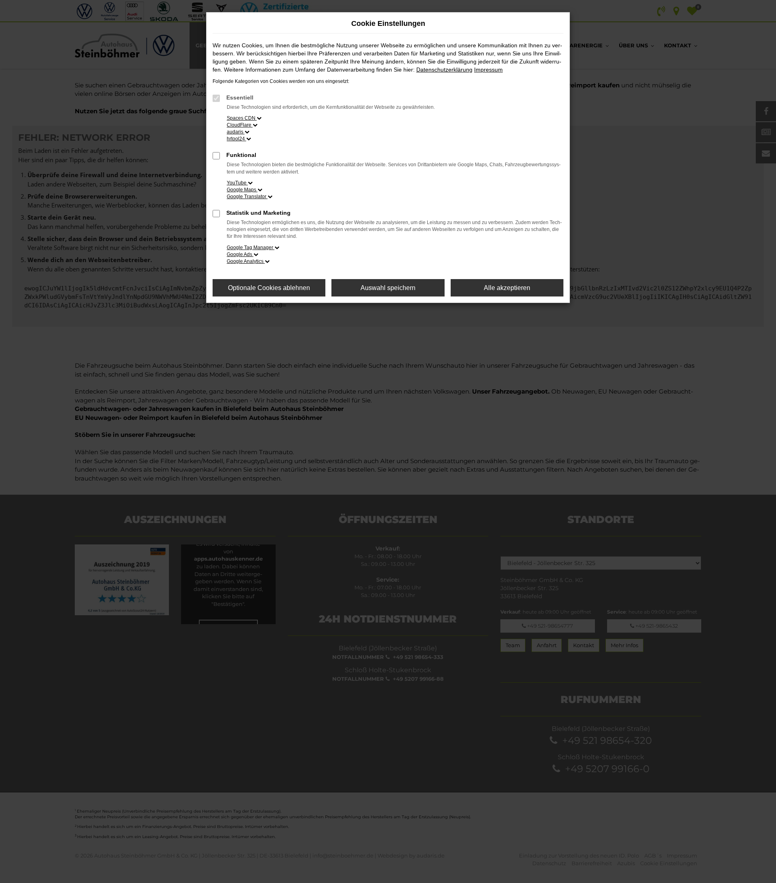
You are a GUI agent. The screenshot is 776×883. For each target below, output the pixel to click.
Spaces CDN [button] (242, 118)
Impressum (488, 69)
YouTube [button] (237, 183)
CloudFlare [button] (240, 125)
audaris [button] (236, 132)
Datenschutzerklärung (444, 69)
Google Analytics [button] (246, 261)
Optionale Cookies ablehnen (269, 287)
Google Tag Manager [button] (250, 247)
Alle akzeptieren (507, 287)
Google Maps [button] (242, 190)
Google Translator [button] (247, 196)
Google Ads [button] (240, 254)
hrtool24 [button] (236, 139)
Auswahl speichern (388, 287)
